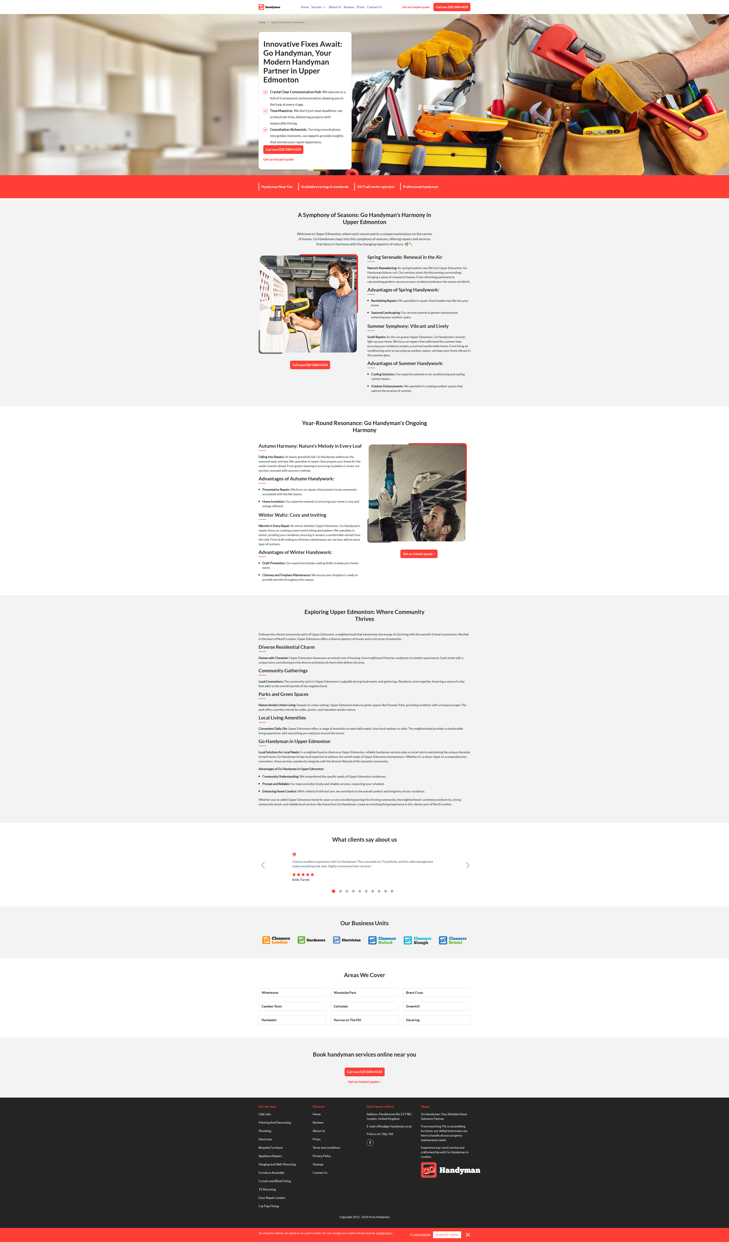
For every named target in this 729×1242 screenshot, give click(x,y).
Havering (413, 1020)
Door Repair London (272, 1197)
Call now (452, 7)
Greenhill (413, 1006)
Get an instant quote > (419, 554)
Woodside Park (345, 992)
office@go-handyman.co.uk (394, 1126)
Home (305, 7)
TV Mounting (267, 1189)
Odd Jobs (265, 1114)
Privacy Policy (322, 1156)
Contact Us (374, 7)
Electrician (265, 1139)
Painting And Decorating (275, 1122)
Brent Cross (414, 992)
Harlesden (269, 1020)
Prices (361, 7)
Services (316, 7)
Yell (390, 1134)
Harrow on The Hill (347, 1020)
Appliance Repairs (270, 1156)
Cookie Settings (421, 1234)
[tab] (333, 891)
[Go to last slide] (261, 865)
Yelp (384, 1134)
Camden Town (272, 1006)
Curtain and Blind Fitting (275, 1181)
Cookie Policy (384, 1233)
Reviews (349, 7)
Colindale (341, 1006)
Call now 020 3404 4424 (310, 365)
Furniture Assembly (271, 1172)
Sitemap (318, 1164)
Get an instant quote (416, 7)
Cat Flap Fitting (269, 1206)
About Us (335, 7)
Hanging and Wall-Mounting (277, 1164)
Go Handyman (381, 1217)
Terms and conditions (326, 1147)
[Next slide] (467, 865)
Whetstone (270, 992)
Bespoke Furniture (271, 1147)
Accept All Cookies (447, 1234)
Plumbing (265, 1131)
